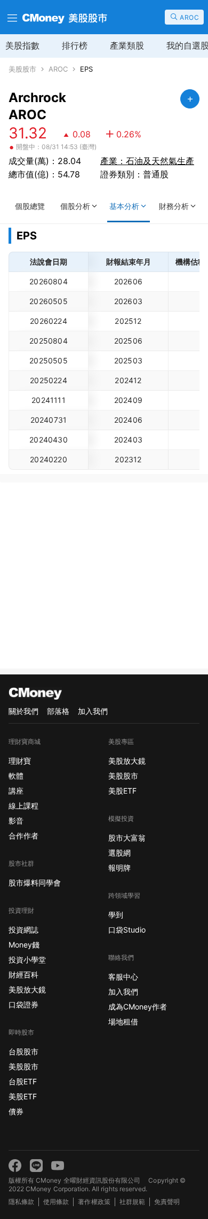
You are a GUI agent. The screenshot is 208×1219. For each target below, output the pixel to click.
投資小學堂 (27, 959)
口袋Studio (127, 929)
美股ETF (23, 1096)
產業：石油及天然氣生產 (147, 161)
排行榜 (74, 45)
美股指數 (22, 45)
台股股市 (23, 1051)
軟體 (16, 775)
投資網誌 (23, 929)
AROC (58, 69)
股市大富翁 (127, 837)
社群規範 (132, 1202)
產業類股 (127, 45)
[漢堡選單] (11, 17)
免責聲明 (167, 1202)
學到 (115, 914)
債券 (16, 1111)
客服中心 (123, 976)
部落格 (58, 711)
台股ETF (23, 1081)
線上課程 (23, 805)
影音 (16, 820)
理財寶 (20, 760)
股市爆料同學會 (35, 882)
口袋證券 (23, 1004)
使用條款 (56, 1202)
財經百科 (23, 974)
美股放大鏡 (27, 989)
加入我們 (93, 711)
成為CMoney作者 (137, 1006)
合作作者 (23, 835)
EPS (86, 69)
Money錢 (24, 944)
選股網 (119, 852)
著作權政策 (94, 1202)
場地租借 (123, 1021)
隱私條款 (21, 1202)
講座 (16, 790)
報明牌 (119, 867)
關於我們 (23, 711)
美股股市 (22, 69)
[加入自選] (189, 98)
